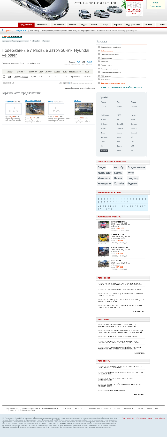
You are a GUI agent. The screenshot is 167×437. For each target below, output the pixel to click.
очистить (88, 83)
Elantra (119, 106)
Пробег (57, 71)
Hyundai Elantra (119, 222)
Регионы (104, 62)
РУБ (78, 62)
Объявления (94, 408)
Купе (131, 172)
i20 (102, 146)
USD (83, 62)
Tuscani (134, 133)
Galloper (134, 106)
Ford (55, 102)
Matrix (103, 120)
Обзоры (127, 408)
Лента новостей (128, 418)
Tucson (119, 133)
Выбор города (107, 65)
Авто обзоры (159, 418)
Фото (9, 71)
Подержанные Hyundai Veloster (53, 420)
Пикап (118, 178)
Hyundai (35, 41)
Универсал (105, 183)
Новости (107, 408)
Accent (103, 102)
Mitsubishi (33, 101)
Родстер (133, 178)
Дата (87, 71)
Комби (118, 172)
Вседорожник (136, 167)
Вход (155, 2)
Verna (119, 137)
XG (132, 137)
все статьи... (140, 353)
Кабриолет (105, 172)
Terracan (120, 128)
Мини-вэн (104, 178)
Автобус (119, 167)
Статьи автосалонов (144, 418)
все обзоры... (139, 395)
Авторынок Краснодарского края (15, 41)
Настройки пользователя (111, 72)
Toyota (13, 102)
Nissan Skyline (117, 234)
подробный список (87, 88)
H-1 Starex (105, 115)
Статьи (117, 408)
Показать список (77, 83)
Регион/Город (75, 71)
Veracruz (104, 137)
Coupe (103, 106)
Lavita (133, 115)
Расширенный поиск (109, 69)
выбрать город (35, 63)
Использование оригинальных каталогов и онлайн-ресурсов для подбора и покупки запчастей (120, 331)
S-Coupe (104, 124)
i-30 (132, 142)
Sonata (103, 128)
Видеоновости (11, 408)
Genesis (104, 111)
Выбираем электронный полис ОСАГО (121, 337)
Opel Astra (116, 261)
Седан (102, 167)
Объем (48, 71)
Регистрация (156, 6)
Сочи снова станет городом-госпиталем (123, 289)
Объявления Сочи (27, 410)
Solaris (119, 146)
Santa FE (120, 124)
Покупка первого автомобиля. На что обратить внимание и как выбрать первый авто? (118, 342)
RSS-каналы (106, 76)
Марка (20, 71)
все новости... (139, 312)
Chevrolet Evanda (119, 247)
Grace (103, 142)
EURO (89, 62)
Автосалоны (80, 408)
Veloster (46, 41)
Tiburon (134, 128)
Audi (77, 101)
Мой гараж (105, 80)
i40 (132, 150)
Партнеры (139, 408)
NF (118, 120)
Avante (133, 102)
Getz (118, 111)
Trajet (103, 133)
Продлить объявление (110, 54)
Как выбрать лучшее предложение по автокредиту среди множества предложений (117, 325)
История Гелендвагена (115, 390)
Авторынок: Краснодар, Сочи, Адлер (75, 10)
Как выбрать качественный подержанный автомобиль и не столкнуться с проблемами (119, 348)
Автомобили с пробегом (111, 47)
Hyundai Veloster (21, 76)
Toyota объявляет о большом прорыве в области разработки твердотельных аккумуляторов (120, 284)
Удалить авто (106, 58)
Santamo (134, 124)
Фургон (132, 183)
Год (40, 71)
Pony (133, 120)
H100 (119, 115)
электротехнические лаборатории (121, 87)
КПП (65, 71)
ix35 (132, 146)
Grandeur (134, 111)
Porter (119, 150)
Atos (118, 102)
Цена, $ (32, 71)
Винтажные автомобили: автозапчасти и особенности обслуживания (120, 367)
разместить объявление (45, 422)
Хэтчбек (119, 183)
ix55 (118, 142)
